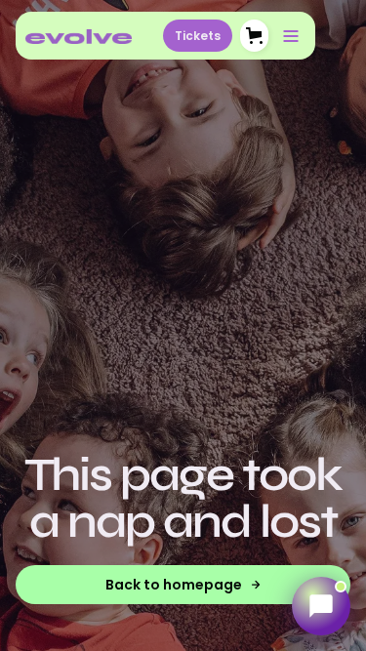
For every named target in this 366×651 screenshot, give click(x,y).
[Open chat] (321, 606)
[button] (254, 36)
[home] (78, 36)
